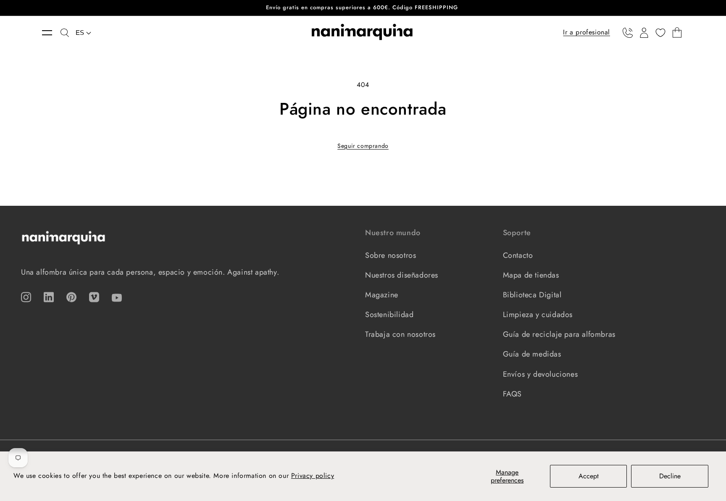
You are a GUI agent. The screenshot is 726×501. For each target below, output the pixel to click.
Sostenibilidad (389, 314)
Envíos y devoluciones (540, 374)
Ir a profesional (586, 32)
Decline (670, 476)
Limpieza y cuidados (538, 314)
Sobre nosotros (390, 255)
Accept (589, 476)
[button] (51, 33)
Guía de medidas (532, 354)
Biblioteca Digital (532, 294)
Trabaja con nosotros (400, 334)
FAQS (512, 393)
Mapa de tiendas (531, 275)
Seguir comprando (363, 146)
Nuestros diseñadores (401, 275)
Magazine (381, 294)
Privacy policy (312, 475)
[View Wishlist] (660, 33)
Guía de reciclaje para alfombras (559, 334)
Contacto (518, 255)
